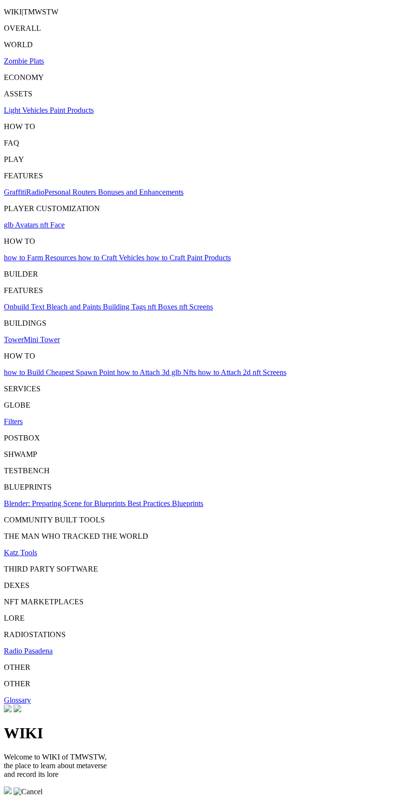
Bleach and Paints (74, 307)
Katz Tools (20, 552)
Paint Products (72, 110)
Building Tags (125, 307)
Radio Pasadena (28, 651)
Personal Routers (71, 192)
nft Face (52, 225)
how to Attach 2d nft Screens (242, 372)
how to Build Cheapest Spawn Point (60, 372)
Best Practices (149, 503)
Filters (13, 421)
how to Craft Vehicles (112, 257)
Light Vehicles (27, 110)
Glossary (17, 700)
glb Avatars (22, 225)
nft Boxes (163, 307)
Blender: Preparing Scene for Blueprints (65, 503)
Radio (35, 192)
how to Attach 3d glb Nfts (157, 372)
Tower (14, 339)
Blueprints (187, 503)
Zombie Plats (24, 61)
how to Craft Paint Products (188, 257)
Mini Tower (42, 339)
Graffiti (15, 192)
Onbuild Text (25, 307)
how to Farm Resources (41, 257)
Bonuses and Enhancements (141, 192)
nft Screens (196, 307)
